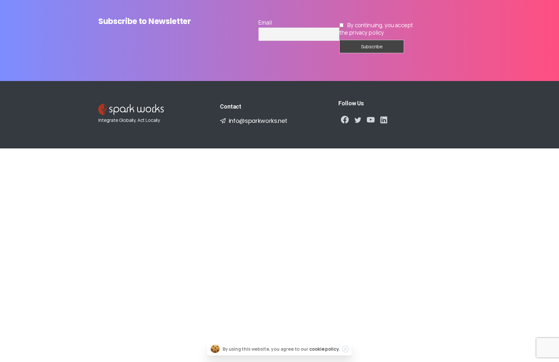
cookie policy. (324, 349)
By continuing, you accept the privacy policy (376, 28)
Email (265, 22)
